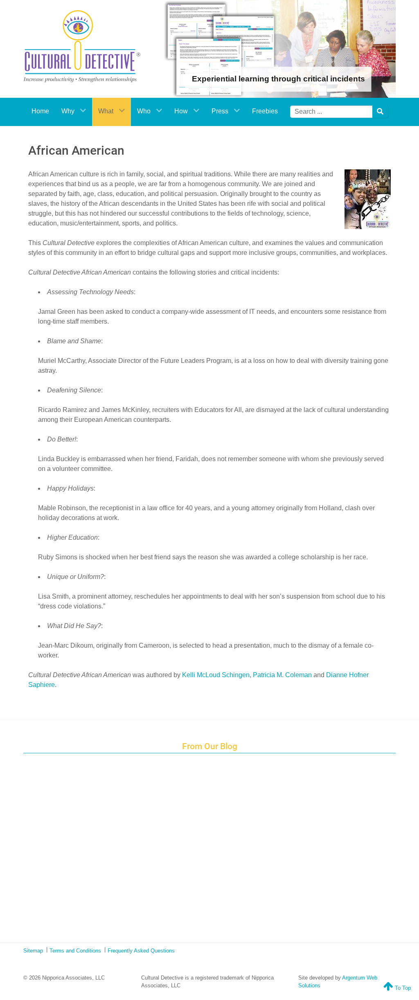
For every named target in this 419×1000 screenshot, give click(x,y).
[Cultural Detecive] (81, 46)
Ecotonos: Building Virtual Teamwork (214, 852)
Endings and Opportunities (214, 777)
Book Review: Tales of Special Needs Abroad (215, 833)
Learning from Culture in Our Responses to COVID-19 (214, 889)
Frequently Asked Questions (141, 951)
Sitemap (33, 951)
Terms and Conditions (75, 951)
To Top (402, 988)
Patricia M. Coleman (282, 674)
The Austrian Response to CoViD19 (214, 870)
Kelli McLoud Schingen (216, 674)
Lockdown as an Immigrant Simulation (214, 814)
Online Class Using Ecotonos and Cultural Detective (215, 908)
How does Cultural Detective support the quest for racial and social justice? (214, 796)
